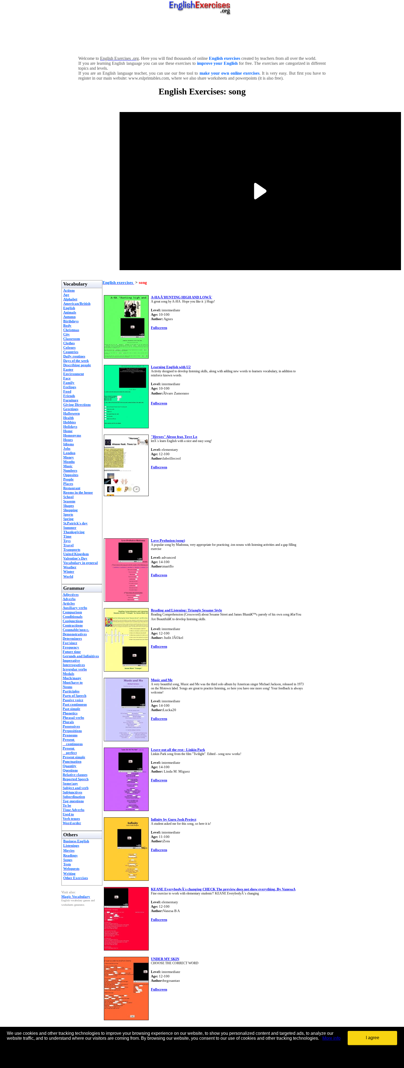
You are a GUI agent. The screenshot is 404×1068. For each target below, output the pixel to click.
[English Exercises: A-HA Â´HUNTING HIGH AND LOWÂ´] (126, 357)
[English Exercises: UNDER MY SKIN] (126, 1018)
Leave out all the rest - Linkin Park (178, 750)
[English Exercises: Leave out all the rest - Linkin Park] (126, 809)
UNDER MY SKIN (165, 959)
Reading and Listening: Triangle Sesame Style (186, 610)
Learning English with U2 (171, 367)
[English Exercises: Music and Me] (126, 739)
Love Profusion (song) (168, 540)
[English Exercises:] (126, 494)
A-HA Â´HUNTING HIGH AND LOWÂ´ (181, 297)
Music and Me (162, 680)
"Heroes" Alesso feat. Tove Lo (174, 437)
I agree (372, 1037)
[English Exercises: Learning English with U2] (126, 426)
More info (331, 1038)
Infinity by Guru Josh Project (173, 819)
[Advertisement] (202, 34)
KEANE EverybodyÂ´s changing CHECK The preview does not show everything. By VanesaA (223, 889)
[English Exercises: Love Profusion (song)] (126, 600)
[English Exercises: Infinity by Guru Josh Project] (126, 879)
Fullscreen (159, 328)
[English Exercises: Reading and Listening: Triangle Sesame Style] (126, 670)
